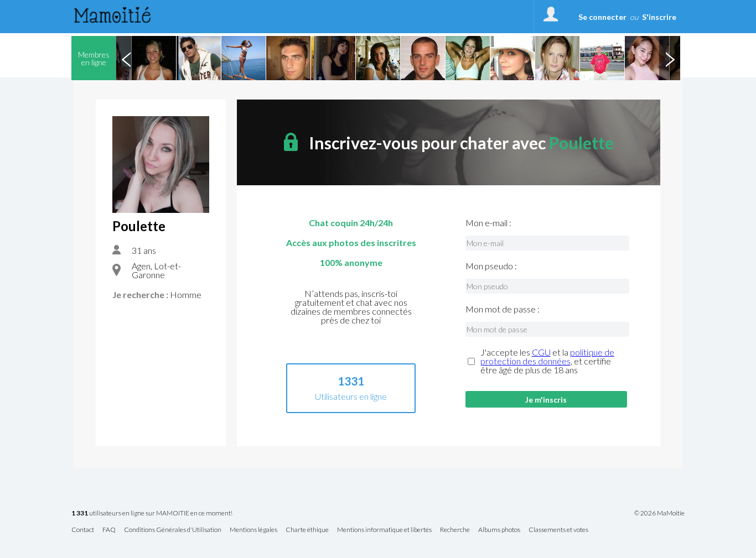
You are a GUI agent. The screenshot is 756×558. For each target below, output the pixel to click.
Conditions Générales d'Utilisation (172, 530)
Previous (126, 58)
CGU (541, 352)
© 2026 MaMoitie (659, 513)
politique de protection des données (547, 356)
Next (669, 58)
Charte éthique (307, 530)
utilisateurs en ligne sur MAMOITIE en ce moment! (151, 513)
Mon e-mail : (488, 222)
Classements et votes (558, 530)
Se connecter (602, 17)
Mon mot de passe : (502, 309)
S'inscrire (659, 17)
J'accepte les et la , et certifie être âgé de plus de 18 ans (547, 361)
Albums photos (499, 530)
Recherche (455, 530)
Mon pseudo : (491, 266)
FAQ (109, 530)
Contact (82, 530)
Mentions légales (253, 530)
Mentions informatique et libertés (384, 530)
